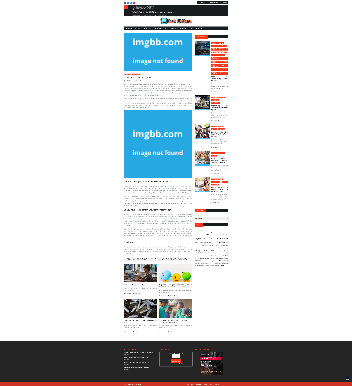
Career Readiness (198, 235)
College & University (142, 28)
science (224, 255)
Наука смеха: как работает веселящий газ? (140, 321)
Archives (197, 216)
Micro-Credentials (223, 251)
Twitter (131, 3)
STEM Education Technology (219, 65)
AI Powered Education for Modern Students (139, 284)
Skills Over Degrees (209, 258)
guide (197, 245)
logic (205, 250)
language (197, 250)
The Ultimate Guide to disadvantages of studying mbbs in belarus (175, 321)
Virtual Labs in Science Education (219, 69)
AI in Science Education (219, 46)
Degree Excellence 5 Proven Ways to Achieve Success (219, 189)
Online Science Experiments (219, 58)
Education (128, 28)
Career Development (223, 232)
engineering (215, 103)
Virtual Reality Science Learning (219, 73)
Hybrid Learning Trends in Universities (136, 367)
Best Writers (179, 364)
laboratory (224, 248)
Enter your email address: (176, 353)
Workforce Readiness (210, 265)
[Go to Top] (347, 378)
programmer (224, 253)
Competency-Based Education (221, 235)
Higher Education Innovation (207, 245)
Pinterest (134, 3)
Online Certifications (199, 253)
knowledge (217, 248)
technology (210, 261)
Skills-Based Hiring (199, 258)
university (223, 260)
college (214, 156)
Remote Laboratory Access (219, 62)
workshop (217, 265)
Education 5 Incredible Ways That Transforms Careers (219, 134)
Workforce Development (200, 265)
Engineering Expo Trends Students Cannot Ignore (219, 107)
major (213, 250)
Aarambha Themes (136, 384)
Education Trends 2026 (200, 242)
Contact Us (202, 2)
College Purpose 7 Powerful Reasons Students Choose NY (219, 160)
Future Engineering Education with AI (136, 358)
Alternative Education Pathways (201, 232)
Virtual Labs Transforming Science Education (219, 78)
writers (222, 265)
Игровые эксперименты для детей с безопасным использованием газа (175, 285)
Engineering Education (178, 28)
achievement (216, 182)
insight (196, 248)
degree (214, 129)
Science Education (195, 28)
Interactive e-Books (218, 55)
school (213, 255)
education (136, 74)
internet (210, 248)
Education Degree (160, 28)
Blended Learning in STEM (219, 49)
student (198, 260)
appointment (213, 232)
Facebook (125, 3)
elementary (211, 242)
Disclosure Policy (213, 2)
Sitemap (224, 2)
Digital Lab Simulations (219, 52)
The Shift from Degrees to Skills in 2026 (136, 362)
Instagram (128, 3)
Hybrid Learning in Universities (222, 245)
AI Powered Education (223, 230)
